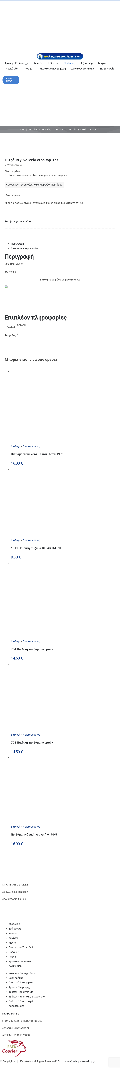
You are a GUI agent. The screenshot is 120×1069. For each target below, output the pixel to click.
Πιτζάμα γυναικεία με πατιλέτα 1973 (37, 454)
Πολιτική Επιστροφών (22, 1001)
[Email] (17, 231)
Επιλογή (15, 446)
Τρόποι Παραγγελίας (21, 991)
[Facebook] (7, 231)
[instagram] (11, 24)
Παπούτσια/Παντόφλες (22, 947)
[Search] (97, 42)
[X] (11, 231)
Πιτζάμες (56, 184)
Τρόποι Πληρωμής (19, 987)
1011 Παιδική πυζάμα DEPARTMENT (36, 548)
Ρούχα (12, 956)
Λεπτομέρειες (31, 446)
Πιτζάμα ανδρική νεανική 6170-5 (34, 834)
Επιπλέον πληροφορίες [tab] (25, 248)
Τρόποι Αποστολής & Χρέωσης (27, 996)
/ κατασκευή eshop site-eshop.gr (76, 1061)
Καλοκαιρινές (42, 184)
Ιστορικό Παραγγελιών (22, 973)
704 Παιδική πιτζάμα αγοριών (32, 649)
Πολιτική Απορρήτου (21, 982)
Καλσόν (13, 933)
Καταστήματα (17, 1006)
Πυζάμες (14, 952)
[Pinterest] (14, 231)
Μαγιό (12, 942)
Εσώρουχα (15, 928)
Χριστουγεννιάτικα (20, 961)
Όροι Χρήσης (16, 977)
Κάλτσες (14, 938)
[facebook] (6, 24)
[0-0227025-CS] (60, 149)
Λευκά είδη (15, 966)
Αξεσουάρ (14, 924)
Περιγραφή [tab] (17, 243)
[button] (18, 221)
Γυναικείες (26, 184)
